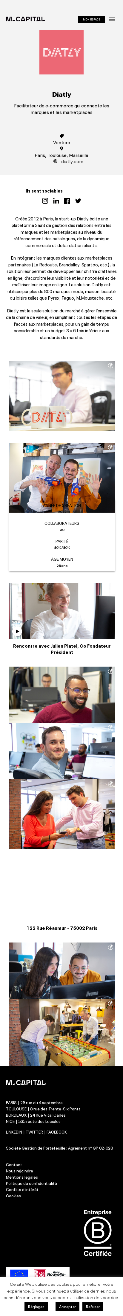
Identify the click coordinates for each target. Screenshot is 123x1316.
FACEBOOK (57, 1131)
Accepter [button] (67, 1306)
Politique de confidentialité (31, 1183)
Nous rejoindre (19, 1170)
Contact (14, 1164)
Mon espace (91, 19)
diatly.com (72, 160)
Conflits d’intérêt (22, 1189)
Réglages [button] (36, 1306)
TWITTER (34, 1131)
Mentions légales (22, 1177)
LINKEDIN (14, 1131)
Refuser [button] (93, 1306)
